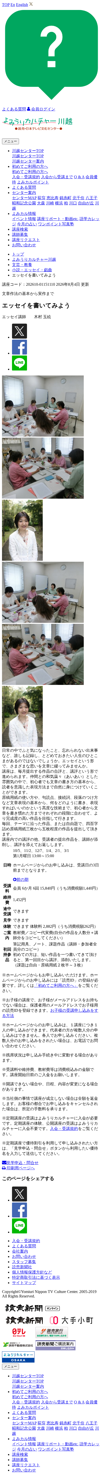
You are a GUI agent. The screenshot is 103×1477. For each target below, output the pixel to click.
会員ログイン (42, 109)
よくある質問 (24, 187)
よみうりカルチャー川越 (34, 259)
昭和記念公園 (24, 203)
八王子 (92, 198)
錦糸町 (66, 198)
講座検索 (20, 229)
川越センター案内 (28, 161)
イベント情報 (24, 219)
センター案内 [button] (24, 192)
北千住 (78, 198)
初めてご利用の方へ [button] (30, 166)
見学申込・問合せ (22, 1163)
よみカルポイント (33, 182)
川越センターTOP (28, 156)
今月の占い (27, 224)
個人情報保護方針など (32, 1272)
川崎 (50, 203)
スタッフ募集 (24, 1262)
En (12, 4)
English (22, 4)
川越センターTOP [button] (28, 151)
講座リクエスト (26, 240)
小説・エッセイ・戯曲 (32, 270)
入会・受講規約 (26, 177)
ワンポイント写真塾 (56, 224)
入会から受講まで (57, 177)
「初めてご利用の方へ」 (56, 985)
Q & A (79, 177)
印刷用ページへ (20, 1168)
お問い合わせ (24, 245)
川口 (73, 203)
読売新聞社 (22, 1267)
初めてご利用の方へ (30, 172)
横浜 (59, 203)
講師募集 (20, 234)
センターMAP (24, 198)
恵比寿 (52, 198)
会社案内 (20, 1251)
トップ (18, 254)
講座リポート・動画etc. (57, 219)
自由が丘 (86, 203)
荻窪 (42, 198)
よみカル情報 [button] (24, 213)
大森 (41, 203)
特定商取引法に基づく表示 (36, 1277)
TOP (6, 4)
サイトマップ (24, 1283)
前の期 (22, 879)
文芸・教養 (22, 265)
